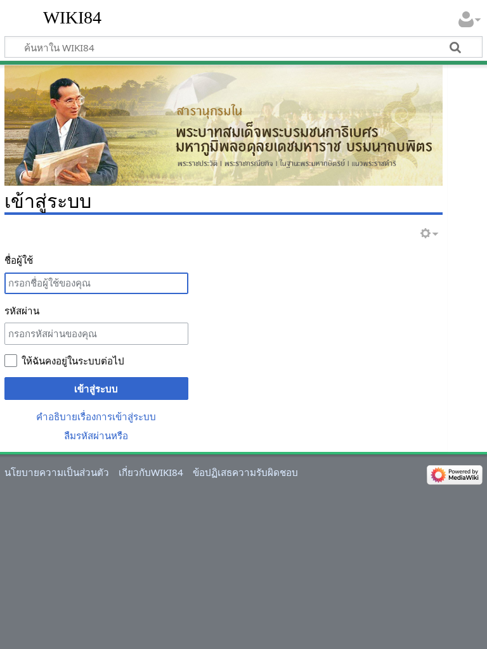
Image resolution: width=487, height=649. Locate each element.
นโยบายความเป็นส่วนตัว (56, 472)
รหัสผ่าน (21, 310)
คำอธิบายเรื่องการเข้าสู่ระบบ (96, 416)
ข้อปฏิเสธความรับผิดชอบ (245, 472)
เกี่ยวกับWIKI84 (151, 472)
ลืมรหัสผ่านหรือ (96, 435)
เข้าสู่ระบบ (96, 388)
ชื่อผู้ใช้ (18, 260)
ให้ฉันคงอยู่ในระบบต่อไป (73, 360)
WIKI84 (72, 17)
